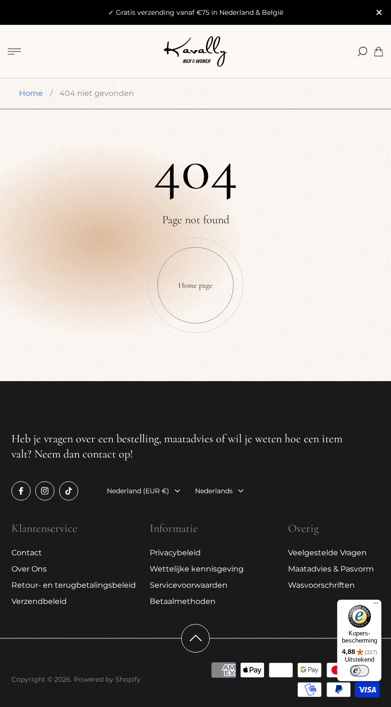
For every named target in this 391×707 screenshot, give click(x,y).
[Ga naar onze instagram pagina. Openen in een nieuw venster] (44, 490)
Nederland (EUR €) (138, 491)
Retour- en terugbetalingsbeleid (73, 585)
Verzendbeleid (39, 601)
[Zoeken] (362, 51)
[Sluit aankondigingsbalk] (378, 12)
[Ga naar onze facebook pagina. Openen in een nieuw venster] (21, 490)
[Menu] (375, 605)
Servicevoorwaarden (188, 585)
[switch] (359, 670)
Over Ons (29, 568)
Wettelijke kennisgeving (197, 568)
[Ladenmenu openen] (14, 51)
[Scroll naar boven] (195, 638)
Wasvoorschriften (321, 585)
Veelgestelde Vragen (327, 552)
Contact (26, 552)
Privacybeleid (175, 552)
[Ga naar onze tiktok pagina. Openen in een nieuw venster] (68, 490)
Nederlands (214, 491)
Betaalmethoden (183, 601)
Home (31, 93)
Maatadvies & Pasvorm (331, 568)
